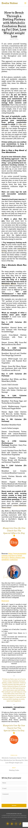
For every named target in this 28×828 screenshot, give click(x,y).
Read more (5, 601)
